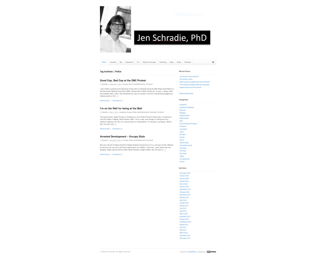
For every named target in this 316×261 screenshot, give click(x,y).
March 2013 (184, 214)
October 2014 (184, 197)
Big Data (182, 110)
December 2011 (185, 235)
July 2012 (183, 227)
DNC (181, 121)
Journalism (183, 129)
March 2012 (184, 233)
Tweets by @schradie (186, 93)
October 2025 (184, 176)
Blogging (183, 113)
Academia (123, 112)
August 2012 (184, 225)
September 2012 (185, 222)
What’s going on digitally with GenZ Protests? (195, 82)
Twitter (182, 156)
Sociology (153, 112)
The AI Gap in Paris (186, 79)
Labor (182, 132)
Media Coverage (149, 62)
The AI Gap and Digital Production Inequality (194, 85)
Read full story (105, 100)
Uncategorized (184, 159)
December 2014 (185, 195)
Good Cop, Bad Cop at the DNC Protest (123, 80)
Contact (113, 62)
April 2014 (183, 200)
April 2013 (183, 211)
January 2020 (184, 178)
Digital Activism (185, 115)
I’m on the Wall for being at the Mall (121, 108)
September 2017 (185, 189)
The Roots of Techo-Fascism (189, 76)
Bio (121, 62)
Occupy (125, 84)
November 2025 (185, 173)
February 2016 (184, 192)
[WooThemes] (211, 252)
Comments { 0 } (117, 100)
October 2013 (184, 203)
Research (129, 62)
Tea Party (183, 151)
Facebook (183, 126)
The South (149, 84)
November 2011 (185, 238)
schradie (105, 84)
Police (131, 84)
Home (104, 62)
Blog (171, 62)
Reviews (188, 62)
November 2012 (185, 216)
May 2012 (183, 230)
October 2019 (184, 181)
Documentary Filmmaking (188, 124)
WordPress (193, 252)
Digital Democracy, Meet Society (190, 87)
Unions (182, 162)
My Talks (182, 134)
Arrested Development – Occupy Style (122, 136)
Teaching (162, 62)
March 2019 (184, 184)
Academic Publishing (187, 107)
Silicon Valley (184, 143)
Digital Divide (184, 118)
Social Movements (139, 84)
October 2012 (184, 219)
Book (179, 62)
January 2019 (184, 187)
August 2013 (184, 206)
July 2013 (183, 208)
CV (138, 62)
